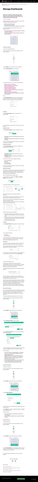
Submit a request (18, 1)
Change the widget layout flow (9, 86)
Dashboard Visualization (11, 239)
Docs (15, 1)
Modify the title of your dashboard (9, 84)
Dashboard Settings (9, 30)
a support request (10, 354)
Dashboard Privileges (16, 30)
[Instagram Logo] (35, 479)
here (16, 17)
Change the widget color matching (10, 88)
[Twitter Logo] (32, 479)
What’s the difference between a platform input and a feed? (11, 467)
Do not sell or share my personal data (21, 478)
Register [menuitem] (34, 1)
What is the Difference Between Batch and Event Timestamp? (11, 470)
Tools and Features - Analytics (13, 4)
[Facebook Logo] (31, 479)
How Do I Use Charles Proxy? (7, 466)
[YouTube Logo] (34, 479)
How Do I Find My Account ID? (7, 469)
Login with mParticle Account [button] (25, 1)
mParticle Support (4, 4)
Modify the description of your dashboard (11, 85)
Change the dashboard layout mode (10, 87)
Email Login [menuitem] (31, 1)
